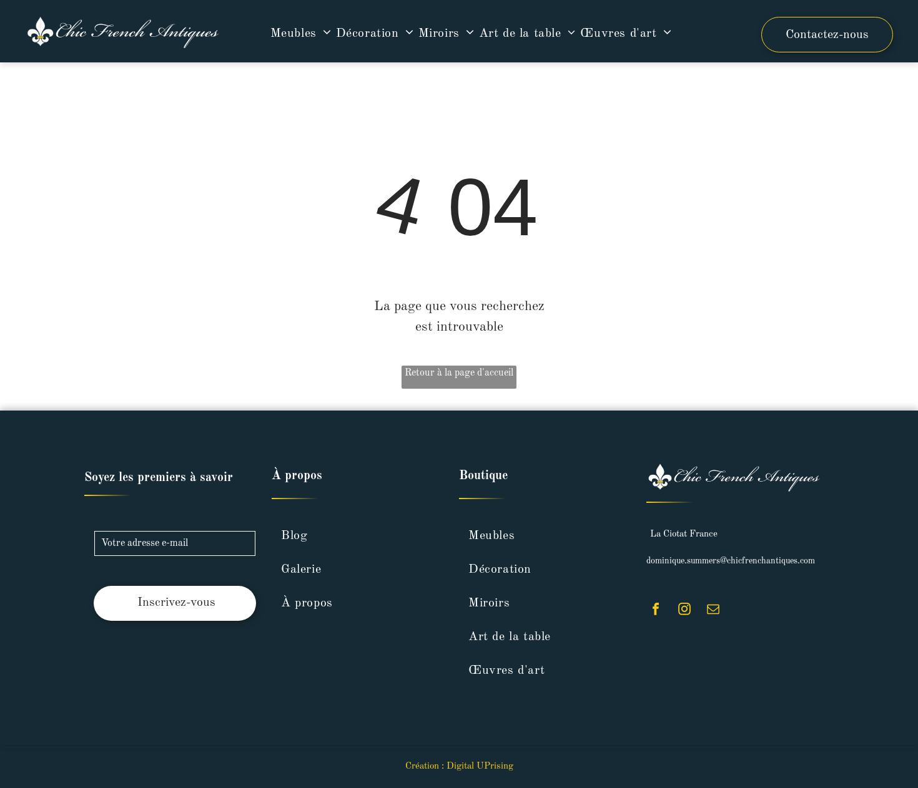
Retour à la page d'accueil (459, 373)
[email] (713, 610)
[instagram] (684, 610)
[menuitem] (303, 33)
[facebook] (655, 610)
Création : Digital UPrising (459, 766)
